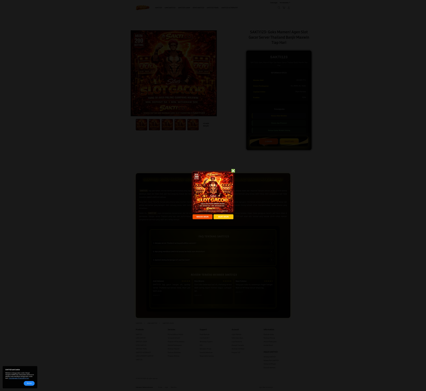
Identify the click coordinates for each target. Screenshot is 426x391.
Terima (29, 383)
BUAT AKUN (223, 217)
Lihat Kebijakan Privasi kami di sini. (19, 378)
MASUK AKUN (202, 217)
